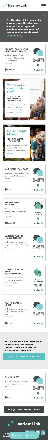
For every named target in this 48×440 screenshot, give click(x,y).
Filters (33, 436)
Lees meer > (13, 36)
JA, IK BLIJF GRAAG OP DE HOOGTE (24, 357)
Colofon (24, 438)
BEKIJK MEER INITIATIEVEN (24, 410)
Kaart (18, 436)
